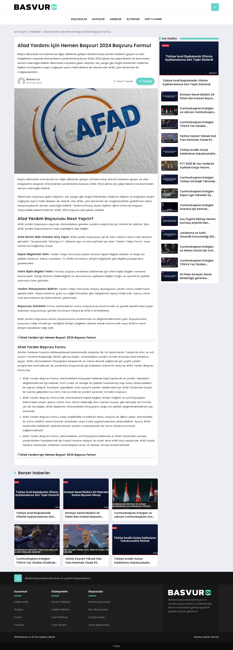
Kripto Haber (153, 19)
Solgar (116, 646)
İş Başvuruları (97, 617)
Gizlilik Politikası (60, 609)
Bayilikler (98, 19)
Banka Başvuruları (99, 602)
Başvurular (79, 19)
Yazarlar (19, 625)
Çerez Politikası (60, 602)
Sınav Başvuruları (99, 625)
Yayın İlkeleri (58, 625)
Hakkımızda (21, 602)
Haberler (115, 19)
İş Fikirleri (133, 19)
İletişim (18, 609)
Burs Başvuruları (98, 609)
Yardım (35, 218)
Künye (18, 617)
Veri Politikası (59, 617)
